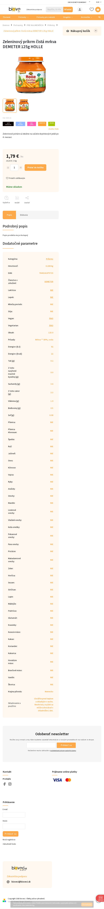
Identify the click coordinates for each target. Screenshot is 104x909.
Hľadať (68, 9)
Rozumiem (86, 904)
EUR (97, 2)
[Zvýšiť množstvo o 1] (21, 167)
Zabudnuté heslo (9, 844)
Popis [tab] (9, 214)
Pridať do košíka (35, 167)
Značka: (53, 129)
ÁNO (51, 318)
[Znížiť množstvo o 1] (8, 167)
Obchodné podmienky (77, 2)
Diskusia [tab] (24, 214)
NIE (51, 290)
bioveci (10, 784)
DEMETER (49, 281)
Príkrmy (49, 258)
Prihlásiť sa (66, 745)
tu (33, 905)
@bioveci (4, 784)
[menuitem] (8, 17)
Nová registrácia (9, 839)
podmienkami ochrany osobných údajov (63, 750)
